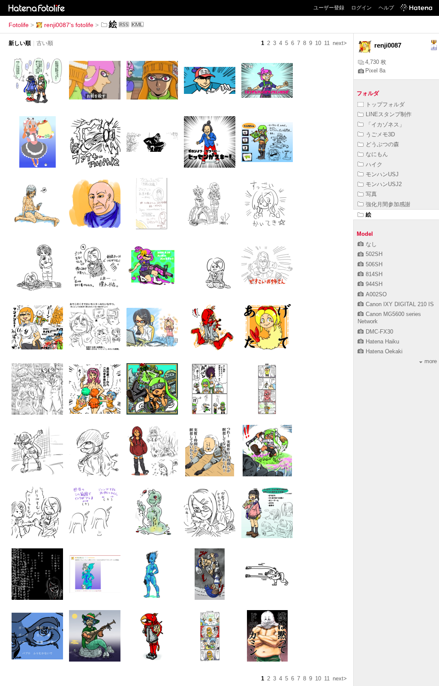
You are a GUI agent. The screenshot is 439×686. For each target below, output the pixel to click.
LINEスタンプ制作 (389, 114)
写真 (371, 194)
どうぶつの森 (382, 144)
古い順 (44, 43)
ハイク (374, 164)
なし (371, 244)
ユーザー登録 (328, 8)
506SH (374, 264)
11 (327, 43)
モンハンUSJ (382, 174)
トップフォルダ (385, 104)
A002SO (376, 294)
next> (340, 43)
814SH (374, 274)
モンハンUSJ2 (384, 184)
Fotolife (19, 24)
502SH (374, 254)
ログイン (361, 8)
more (430, 361)
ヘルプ (386, 8)
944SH (374, 284)
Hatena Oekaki (384, 351)
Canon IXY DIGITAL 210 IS (400, 304)
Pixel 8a (375, 70)
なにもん (377, 154)
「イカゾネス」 (385, 124)
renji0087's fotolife (68, 24)
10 (318, 43)
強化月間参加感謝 (388, 204)
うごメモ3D (380, 134)
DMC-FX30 (379, 331)
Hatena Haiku (382, 341)
